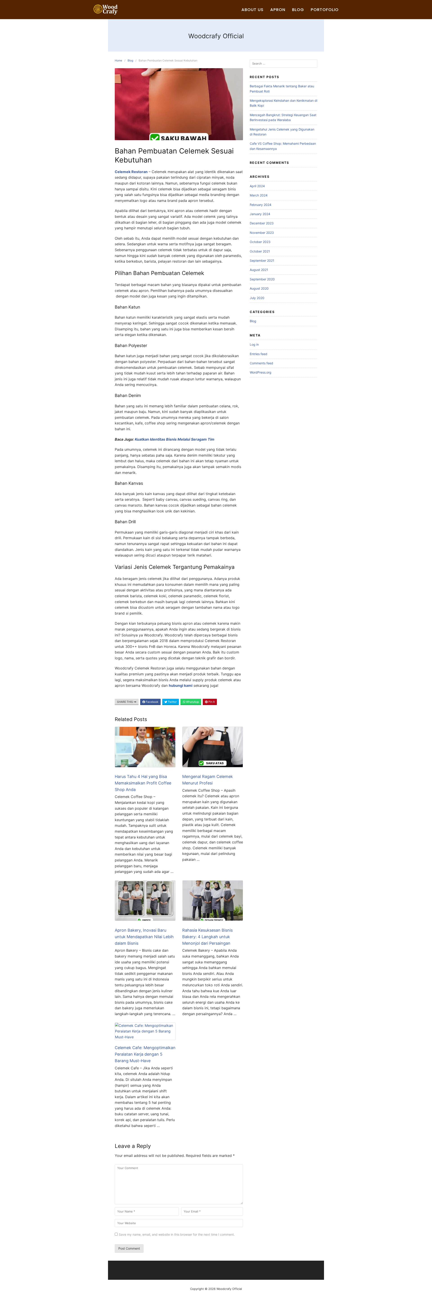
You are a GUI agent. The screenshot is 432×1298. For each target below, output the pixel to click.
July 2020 (257, 298)
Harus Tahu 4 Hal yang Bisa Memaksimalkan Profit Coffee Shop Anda (143, 783)
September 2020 (262, 279)
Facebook (151, 701)
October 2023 (260, 242)
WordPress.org (260, 372)
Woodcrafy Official (216, 36)
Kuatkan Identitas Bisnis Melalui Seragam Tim (174, 439)
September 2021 (262, 260)
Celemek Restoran (131, 171)
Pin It (211, 701)
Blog (298, 9)
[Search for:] (283, 63)
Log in (254, 344)
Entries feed (258, 354)
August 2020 (259, 288)
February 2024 (260, 205)
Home (118, 60)
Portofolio (325, 9)
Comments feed (261, 363)
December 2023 (262, 223)
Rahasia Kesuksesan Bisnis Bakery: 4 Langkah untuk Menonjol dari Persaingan (207, 937)
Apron (277, 9)
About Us (252, 9)
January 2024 (260, 214)
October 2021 (260, 251)
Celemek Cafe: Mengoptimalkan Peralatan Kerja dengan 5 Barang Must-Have (145, 1054)
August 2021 (259, 270)
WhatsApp (192, 701)
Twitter (172, 701)
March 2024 (259, 195)
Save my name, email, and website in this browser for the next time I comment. (177, 1234)
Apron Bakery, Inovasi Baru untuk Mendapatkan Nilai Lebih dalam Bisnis (144, 937)
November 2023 (262, 232)
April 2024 (257, 186)
